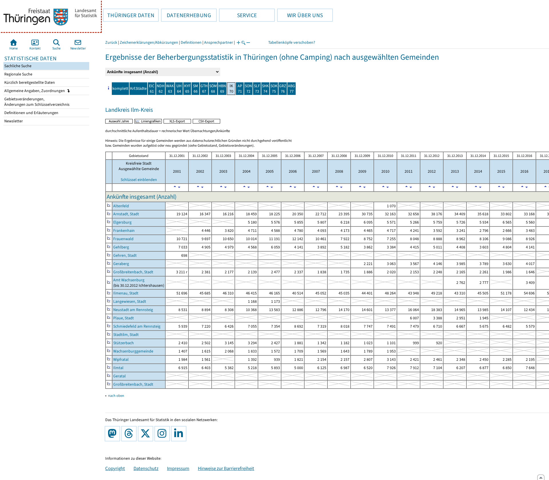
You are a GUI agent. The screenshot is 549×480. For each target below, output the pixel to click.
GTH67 (204, 88)
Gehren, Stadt (125, 255)
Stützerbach (123, 343)
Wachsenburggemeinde (133, 351)
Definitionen (191, 42)
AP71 (240, 88)
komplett (120, 88)
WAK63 (170, 88)
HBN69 (222, 88)
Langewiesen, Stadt (129, 301)
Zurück (111, 42)
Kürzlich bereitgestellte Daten (29, 82)
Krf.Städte (138, 88)
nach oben (116, 395)
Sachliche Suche (17, 66)
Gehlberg (121, 247)
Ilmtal (118, 368)
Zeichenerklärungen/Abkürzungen (149, 42)
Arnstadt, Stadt (126, 214)
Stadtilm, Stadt (126, 334)
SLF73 (257, 88)
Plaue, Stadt (123, 318)
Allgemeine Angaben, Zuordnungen (35, 90)
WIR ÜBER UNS (300, 15)
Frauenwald (123, 239)
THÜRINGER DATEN (128, 15)
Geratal (119, 376)
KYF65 (187, 88)
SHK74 (265, 88)
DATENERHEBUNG (186, 15)
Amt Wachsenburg (128, 280)
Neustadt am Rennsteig (133, 309)
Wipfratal (121, 359)
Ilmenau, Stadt (125, 293)
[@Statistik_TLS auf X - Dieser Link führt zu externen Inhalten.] (146, 434)
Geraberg (121, 263)
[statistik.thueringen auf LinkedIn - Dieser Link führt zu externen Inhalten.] (180, 434)
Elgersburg (122, 222)
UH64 (179, 88)
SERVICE (238, 15)
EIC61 (151, 88)
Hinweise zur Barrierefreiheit (226, 468)
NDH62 (160, 88)
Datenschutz (146, 468)
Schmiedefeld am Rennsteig (136, 326)
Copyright (115, 468)
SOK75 (273, 88)
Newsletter (13, 121)
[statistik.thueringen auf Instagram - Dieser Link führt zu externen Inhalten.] (163, 434)
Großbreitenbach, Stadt (133, 272)
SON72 (248, 88)
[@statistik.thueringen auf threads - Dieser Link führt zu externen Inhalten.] (130, 434)
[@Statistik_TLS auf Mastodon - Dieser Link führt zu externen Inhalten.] (113, 434)
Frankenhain (124, 230)
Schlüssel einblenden (139, 179)
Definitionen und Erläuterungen (30, 112)
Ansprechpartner (218, 42)
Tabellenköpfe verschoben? (291, 42)
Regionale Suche (17, 74)
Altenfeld (121, 206)
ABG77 (291, 88)
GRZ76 (282, 88)
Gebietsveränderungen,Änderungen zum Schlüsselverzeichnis (36, 101)
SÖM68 (213, 88)
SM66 (195, 88)
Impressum (178, 468)
